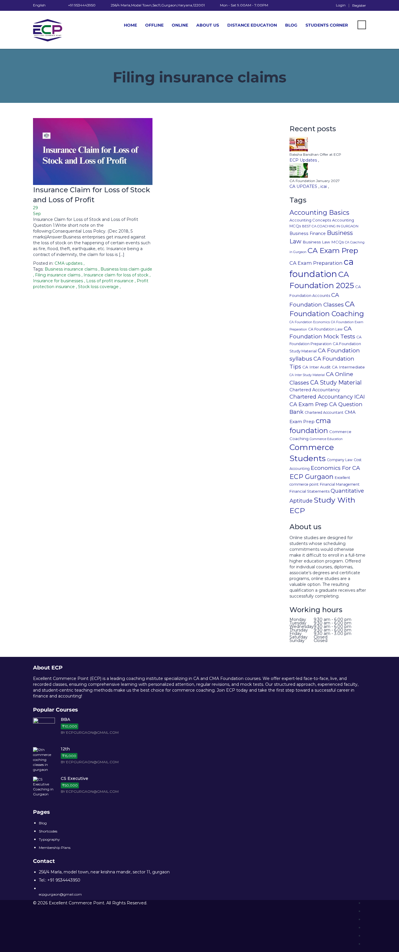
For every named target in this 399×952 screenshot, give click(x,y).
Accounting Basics (319, 213)
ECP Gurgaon (311, 476)
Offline (154, 25)
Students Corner (327, 25)
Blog (291, 25)
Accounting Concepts (310, 220)
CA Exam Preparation (316, 263)
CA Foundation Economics (309, 322)
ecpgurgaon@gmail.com (60, 894)
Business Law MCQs (323, 242)
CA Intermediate (348, 367)
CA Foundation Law (325, 329)
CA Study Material (336, 382)
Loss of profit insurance (110, 280)
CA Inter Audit (316, 367)
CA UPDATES (303, 186)
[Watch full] (92, 151)
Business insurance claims (71, 269)
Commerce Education (326, 439)
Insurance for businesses (58, 280)
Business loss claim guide (126, 269)
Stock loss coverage (99, 286)
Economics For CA (335, 468)
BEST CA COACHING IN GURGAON (330, 226)
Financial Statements (309, 491)
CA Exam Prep (333, 250)
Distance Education (252, 25)
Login (341, 5)
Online (180, 25)
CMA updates (68, 263)
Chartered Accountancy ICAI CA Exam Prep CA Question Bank (327, 404)
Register (359, 5)
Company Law (340, 460)
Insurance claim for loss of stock (117, 275)
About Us (207, 25)
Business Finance (307, 233)
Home (130, 25)
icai (324, 186)
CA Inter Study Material (307, 375)
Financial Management (340, 484)
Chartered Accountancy (314, 389)
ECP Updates (303, 160)
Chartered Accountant (324, 412)
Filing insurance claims (58, 275)
